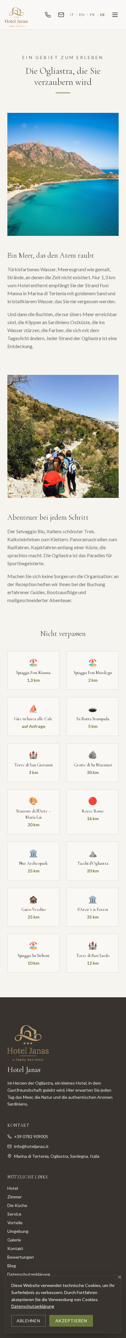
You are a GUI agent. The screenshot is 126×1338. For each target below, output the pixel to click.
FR (92, 14)
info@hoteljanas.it (31, 1146)
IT (72, 14)
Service (14, 1214)
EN (81, 14)
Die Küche (17, 1205)
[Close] (119, 1277)
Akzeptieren (71, 1320)
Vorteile (15, 1222)
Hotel (12, 1188)
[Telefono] (47, 14)
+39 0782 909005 (31, 1136)
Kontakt (15, 1248)
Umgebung (17, 1231)
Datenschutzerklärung (32, 1306)
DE (102, 14)
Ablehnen (28, 1320)
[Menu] (115, 15)
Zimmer (14, 1196)
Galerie (14, 1239)
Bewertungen (20, 1257)
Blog (11, 1265)
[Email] (61, 14)
